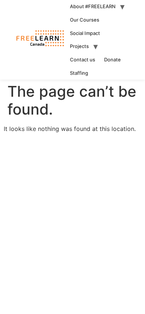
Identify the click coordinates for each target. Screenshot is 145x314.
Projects (79, 46)
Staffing (79, 73)
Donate (112, 60)
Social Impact (85, 33)
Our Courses (84, 20)
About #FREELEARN (93, 6)
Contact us (82, 60)
